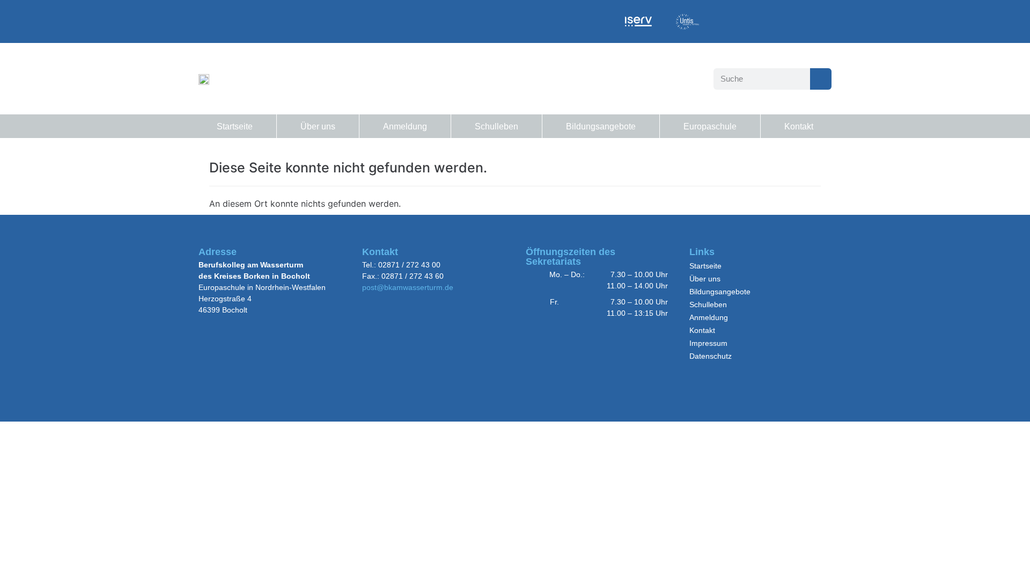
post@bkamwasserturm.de (407, 287)
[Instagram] (728, 21)
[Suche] (821, 79)
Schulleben (496, 126)
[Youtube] (795, 21)
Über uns (317, 126)
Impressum (708, 343)
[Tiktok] (762, 21)
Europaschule (710, 126)
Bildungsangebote (601, 126)
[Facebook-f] (829, 21)
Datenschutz (710, 356)
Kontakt (798, 126)
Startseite (235, 126)
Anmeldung (405, 126)
